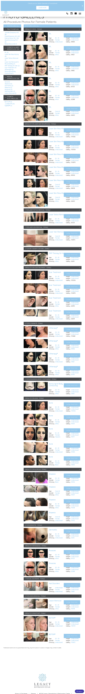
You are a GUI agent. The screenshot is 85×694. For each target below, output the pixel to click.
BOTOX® (8, 102)
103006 (73, 411)
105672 (73, 642)
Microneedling (10, 64)
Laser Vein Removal (12, 62)
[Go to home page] (22, 13)
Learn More (42, 8)
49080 (73, 452)
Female (57, 40)
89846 (73, 349)
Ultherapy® (9, 69)
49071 (73, 437)
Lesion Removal (10, 93)
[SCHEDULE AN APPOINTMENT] (71, 13)
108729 (73, 626)
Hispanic (57, 437)
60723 (73, 558)
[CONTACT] (76, 13)
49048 (73, 609)
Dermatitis (9, 85)
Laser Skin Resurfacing (42, 124)
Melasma (8, 87)
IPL (6, 52)
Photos (9, 26)
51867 (72, 362)
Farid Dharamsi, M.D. (12, 36)
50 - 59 (57, 83)
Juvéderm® (10, 104)
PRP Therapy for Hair (12, 66)
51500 (73, 520)
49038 (73, 508)
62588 (73, 571)
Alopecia (8, 84)
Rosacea (8, 89)
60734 (73, 374)
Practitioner (13, 29)
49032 (73, 482)
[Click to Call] (67, 13)
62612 (72, 538)
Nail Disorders (10, 91)
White (57, 54)
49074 (73, 424)
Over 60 (57, 111)
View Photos (72, 35)
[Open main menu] (80, 13)
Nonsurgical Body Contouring (40, 379)
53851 (73, 393)
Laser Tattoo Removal (36, 210)
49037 (73, 495)
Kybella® (8, 105)
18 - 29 (57, 420)
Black (56, 465)
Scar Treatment (10, 67)
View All (16, 26)
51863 (72, 591)
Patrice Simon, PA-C (12, 38)
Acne (7, 82)
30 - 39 (57, 38)
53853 (73, 465)
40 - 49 (57, 51)
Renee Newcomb (11, 44)
